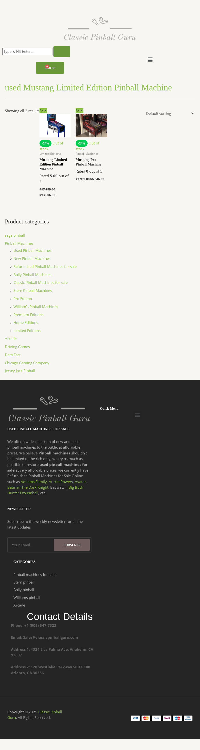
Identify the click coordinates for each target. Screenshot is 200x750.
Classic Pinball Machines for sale (40, 282)
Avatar (80, 481)
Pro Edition (22, 298)
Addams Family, (34, 481)
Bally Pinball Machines (32, 274)
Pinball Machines (19, 243)
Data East (12, 354)
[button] (150, 60)
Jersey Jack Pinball (20, 370)
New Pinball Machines (31, 258)
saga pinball (15, 235)
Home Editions (25, 322)
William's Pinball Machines (35, 306)
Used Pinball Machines (32, 250)
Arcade (11, 338)
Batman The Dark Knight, (28, 487)
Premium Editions (28, 314)
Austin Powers (61, 481)
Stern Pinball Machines (32, 290)
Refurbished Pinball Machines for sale (45, 266)
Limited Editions (26, 330)
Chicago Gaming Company (27, 362)
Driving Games (17, 346)
